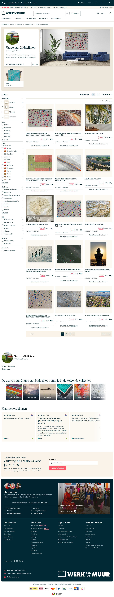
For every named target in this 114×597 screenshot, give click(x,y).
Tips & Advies (55, 19)
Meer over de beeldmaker (14, 64)
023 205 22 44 (35, 503)
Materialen (42, 19)
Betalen (9, 511)
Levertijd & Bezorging (39, 511)
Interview (36, 64)
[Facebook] (17, 561)
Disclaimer (50, 584)
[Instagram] (11, 561)
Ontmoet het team (66, 511)
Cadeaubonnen (38, 513)
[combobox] (49, 13)
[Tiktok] (23, 561)
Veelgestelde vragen (13, 508)
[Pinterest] (14, 561)
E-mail (45, 503)
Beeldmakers (30, 19)
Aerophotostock (33, 64)
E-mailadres (53, 459)
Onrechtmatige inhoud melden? (63, 584)
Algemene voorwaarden (39, 584)
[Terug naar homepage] (13, 13)
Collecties (18, 19)
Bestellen (36, 508)
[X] (20, 561)
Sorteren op (106, 94)
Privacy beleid (77, 584)
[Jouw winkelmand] (110, 13)
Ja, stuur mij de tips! (57, 468)
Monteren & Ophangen (14, 513)
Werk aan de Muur (94, 523)
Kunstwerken (6, 19)
